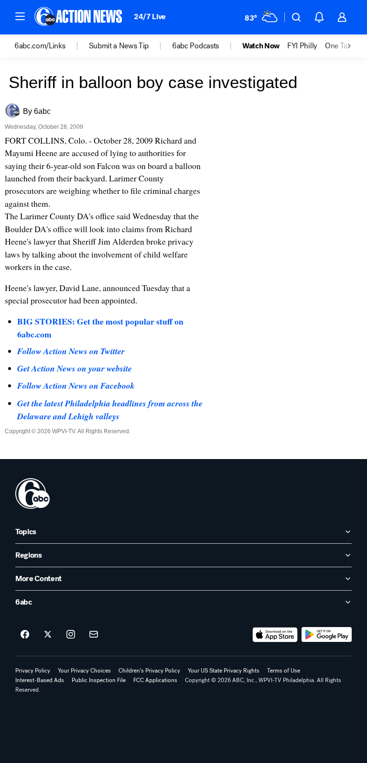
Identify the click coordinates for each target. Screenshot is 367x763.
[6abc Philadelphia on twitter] (47, 634)
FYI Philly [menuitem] (302, 46)
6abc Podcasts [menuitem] (195, 46)
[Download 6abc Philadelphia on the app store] (275, 634)
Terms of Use (283, 670)
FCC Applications (155, 680)
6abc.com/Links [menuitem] (39, 46)
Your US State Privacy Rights (223, 670)
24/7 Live (150, 16)
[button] (20, 16)
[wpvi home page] (32, 493)
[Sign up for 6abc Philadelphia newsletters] (93, 634)
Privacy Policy (32, 670)
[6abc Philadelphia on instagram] (70, 634)
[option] (51, 46)
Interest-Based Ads (39, 680)
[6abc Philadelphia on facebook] (24, 634)
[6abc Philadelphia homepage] (79, 17)
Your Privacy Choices (84, 670)
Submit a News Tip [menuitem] (119, 46)
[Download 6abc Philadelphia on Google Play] (327, 634)
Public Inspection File (99, 680)
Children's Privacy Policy (149, 670)
